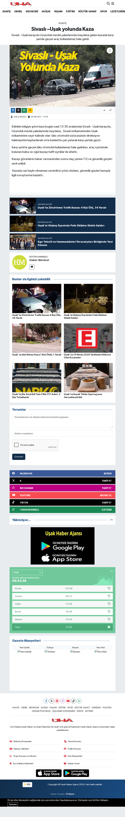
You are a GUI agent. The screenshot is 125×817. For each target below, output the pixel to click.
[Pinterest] (57, 700)
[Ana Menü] (112, 4)
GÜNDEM (96, 707)
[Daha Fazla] (30, 110)
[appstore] (49, 773)
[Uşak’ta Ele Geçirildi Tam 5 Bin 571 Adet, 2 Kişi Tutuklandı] (36, 377)
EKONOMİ (32, 11)
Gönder (18, 457)
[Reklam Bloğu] (63, 546)
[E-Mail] (31, 266)
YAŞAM (58, 11)
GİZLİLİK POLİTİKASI (41, 711)
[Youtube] (68, 700)
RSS (29, 784)
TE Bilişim (70, 794)
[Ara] (108, 4)
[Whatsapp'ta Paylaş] (24, 110)
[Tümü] (111, 520)
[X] (51, 700)
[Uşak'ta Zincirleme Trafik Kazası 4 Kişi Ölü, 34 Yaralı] (36, 298)
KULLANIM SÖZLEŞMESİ (63, 711)
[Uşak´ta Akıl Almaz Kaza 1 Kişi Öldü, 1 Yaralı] (36, 338)
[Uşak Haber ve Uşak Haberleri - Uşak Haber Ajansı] (21, 4)
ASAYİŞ (6, 11)
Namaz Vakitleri (21, 749)
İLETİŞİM (89, 711)
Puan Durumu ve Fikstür (24, 756)
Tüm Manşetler (74, 756)
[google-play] (76, 773)
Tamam (13, 804)
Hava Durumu (74, 741)
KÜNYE (80, 711)
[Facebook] (46, 700)
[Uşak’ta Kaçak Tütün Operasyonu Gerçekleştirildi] (88, 377)
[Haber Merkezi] (19, 262)
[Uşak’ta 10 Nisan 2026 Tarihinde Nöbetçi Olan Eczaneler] (88, 338)
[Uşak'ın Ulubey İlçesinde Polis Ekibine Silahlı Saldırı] (88, 298)
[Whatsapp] (79, 700)
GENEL (18, 11)
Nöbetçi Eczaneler (22, 741)
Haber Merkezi (20, 117)
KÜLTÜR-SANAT (87, 11)
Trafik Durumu (74, 749)
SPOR (103, 11)
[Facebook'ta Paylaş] (13, 110)
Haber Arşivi (74, 763)
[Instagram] (62, 700)
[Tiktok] (73, 700)
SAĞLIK (46, 11)
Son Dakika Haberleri (23, 763)
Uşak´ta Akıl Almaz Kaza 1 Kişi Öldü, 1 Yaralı (36, 354)
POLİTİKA (107, 707)
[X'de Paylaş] (18, 110)
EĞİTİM (70, 11)
